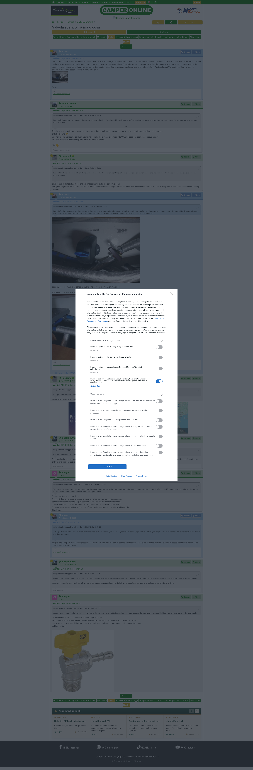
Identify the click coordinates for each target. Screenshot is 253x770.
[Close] (172, 294)
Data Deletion (111, 476)
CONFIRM (107, 467)
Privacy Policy (141, 476)
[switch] (159, 347)
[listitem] (126, 341)
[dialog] (126, 385)
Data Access (126, 476)
